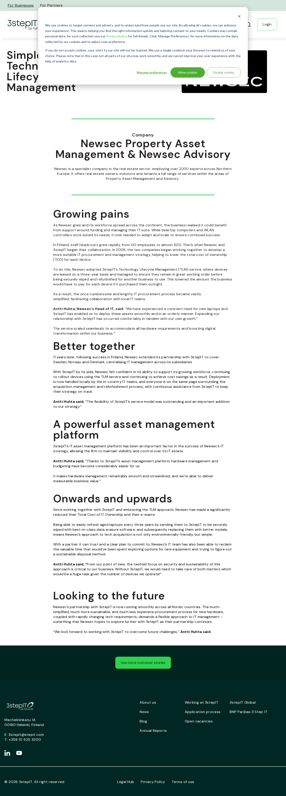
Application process (203, 711)
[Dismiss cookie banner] (239, 17)
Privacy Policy (153, 781)
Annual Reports (153, 730)
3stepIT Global (243, 702)
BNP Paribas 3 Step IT (248, 711)
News (144, 711)
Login (267, 24)
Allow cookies (187, 72)
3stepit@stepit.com (26, 734)
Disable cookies (224, 72)
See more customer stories (143, 662)
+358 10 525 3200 (25, 739)
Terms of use (183, 781)
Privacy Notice (116, 36)
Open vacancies (199, 721)
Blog (143, 721)
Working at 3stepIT (202, 702)
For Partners (51, 5)
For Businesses (21, 5)
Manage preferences (152, 72)
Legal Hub (125, 781)
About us (148, 702)
